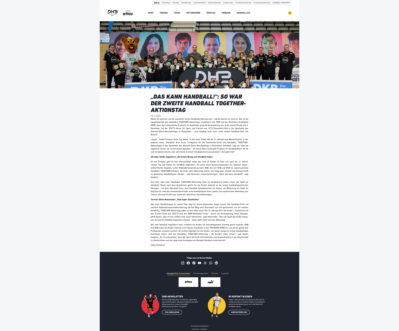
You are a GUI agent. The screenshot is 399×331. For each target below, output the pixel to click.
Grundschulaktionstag (262, 3)
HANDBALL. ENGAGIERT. (281, 3)
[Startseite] (112, 13)
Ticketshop (166, 3)
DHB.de (156, 3)
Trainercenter (228, 3)
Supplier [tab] (225, 274)
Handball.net (186, 3)
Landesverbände (199, 3)
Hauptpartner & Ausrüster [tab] (178, 274)
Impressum (204, 329)
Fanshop (176, 3)
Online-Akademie (214, 3)
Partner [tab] (214, 274)
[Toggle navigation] (290, 13)
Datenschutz (195, 329)
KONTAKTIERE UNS (239, 312)
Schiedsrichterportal (243, 3)
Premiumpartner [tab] (200, 274)
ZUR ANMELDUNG (172, 312)
